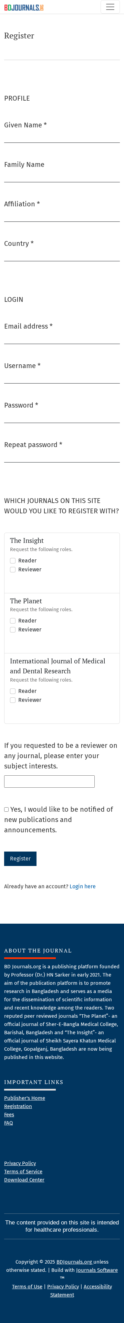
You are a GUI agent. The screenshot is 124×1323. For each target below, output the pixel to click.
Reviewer (29, 569)
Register (20, 858)
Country (19, 243)
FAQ (8, 1123)
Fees (9, 1114)
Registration (18, 1106)
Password (21, 405)
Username (22, 365)
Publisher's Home (24, 1098)
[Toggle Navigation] (110, 7)
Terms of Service (23, 1171)
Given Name (25, 125)
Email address (28, 326)
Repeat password (33, 444)
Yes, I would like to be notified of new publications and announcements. (58, 819)
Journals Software (97, 1270)
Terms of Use (27, 1287)
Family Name (24, 164)
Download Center (24, 1180)
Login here (83, 886)
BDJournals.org (74, 1262)
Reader (27, 560)
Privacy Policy (20, 1163)
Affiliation (22, 203)
